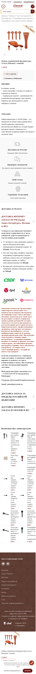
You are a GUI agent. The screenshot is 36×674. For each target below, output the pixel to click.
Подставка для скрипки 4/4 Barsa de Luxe (14, 459)
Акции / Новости (7, 574)
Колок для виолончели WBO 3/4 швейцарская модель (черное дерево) (15, 533)
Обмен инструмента (8, 596)
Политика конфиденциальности (12, 603)
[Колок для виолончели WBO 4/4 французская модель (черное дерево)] (22, 514)
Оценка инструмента (8, 585)
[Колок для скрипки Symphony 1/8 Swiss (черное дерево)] (22, 479)
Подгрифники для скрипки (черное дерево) (16, 21)
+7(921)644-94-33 (17, 1)
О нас (3, 600)
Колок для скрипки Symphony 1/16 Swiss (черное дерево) (30, 499)
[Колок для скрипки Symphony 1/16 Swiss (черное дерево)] (22, 495)
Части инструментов (23, 16)
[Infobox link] (18, 624)
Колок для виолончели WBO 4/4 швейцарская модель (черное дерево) (15, 517)
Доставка (4, 577)
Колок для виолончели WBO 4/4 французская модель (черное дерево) (31, 517)
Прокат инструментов (9, 581)
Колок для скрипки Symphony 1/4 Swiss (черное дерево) (14, 482)
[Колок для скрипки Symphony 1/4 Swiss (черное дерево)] (5, 479)
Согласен (28, 670)
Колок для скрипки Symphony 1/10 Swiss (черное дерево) (14, 499)
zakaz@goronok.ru (29, 1)
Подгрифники (6, 18)
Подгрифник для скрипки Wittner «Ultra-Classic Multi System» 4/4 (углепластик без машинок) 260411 (15, 442)
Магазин (11, 16)
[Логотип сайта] (18, 6)
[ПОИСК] (33, 11)
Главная (4, 16)
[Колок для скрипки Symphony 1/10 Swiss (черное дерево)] (5, 495)
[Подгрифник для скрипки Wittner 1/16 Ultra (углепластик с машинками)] (22, 530)
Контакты (4, 570)
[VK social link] (8, 564)
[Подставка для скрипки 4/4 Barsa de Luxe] (5, 458)
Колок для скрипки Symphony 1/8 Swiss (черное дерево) (30, 482)
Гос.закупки (5, 589)
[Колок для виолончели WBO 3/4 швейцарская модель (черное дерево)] (5, 530)
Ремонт (4, 592)
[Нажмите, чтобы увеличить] (5, 55)
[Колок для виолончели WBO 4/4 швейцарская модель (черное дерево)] (5, 514)
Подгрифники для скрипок (22, 18)
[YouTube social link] (3, 564)
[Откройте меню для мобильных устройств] (3, 6)
